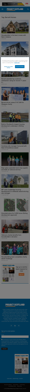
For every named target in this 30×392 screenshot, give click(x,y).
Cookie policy (17, 62)
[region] (15, 64)
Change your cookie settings (8, 67)
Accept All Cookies (20, 66)
